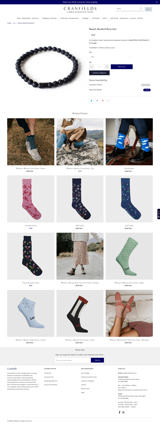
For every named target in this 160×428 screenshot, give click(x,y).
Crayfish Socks (30, 198)
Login (83, 392)
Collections (124, 18)
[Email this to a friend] (108, 100)
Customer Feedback (87, 381)
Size (90, 52)
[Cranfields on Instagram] (123, 412)
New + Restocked (23, 18)
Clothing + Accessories (70, 18)
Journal (133, 18)
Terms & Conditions (50, 385)
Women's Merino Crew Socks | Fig (80, 141)
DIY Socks (80, 198)
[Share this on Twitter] (91, 100)
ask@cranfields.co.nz (129, 373)
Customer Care (49, 377)
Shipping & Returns (50, 381)
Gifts (105, 18)
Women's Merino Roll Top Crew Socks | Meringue (129, 313)
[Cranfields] (80, 9)
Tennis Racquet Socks (30, 256)
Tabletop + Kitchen (49, 18)
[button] (157, 2)
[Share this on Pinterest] (102, 100)
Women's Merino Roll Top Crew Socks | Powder (80, 256)
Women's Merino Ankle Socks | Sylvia (30, 313)
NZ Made (96, 18)
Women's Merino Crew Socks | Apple (129, 256)
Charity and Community (89, 377)
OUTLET (140, 18)
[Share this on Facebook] (97, 100)
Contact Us (47, 373)
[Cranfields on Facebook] (119, 412)
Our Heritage (85, 373)
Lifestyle (85, 18)
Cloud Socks (129, 141)
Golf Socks (129, 198)
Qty (90, 62)
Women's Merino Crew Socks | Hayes (30, 141)
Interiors (35, 18)
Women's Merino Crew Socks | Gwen (80, 313)
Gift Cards (114, 18)
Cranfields (15, 421)
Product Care (85, 388)
